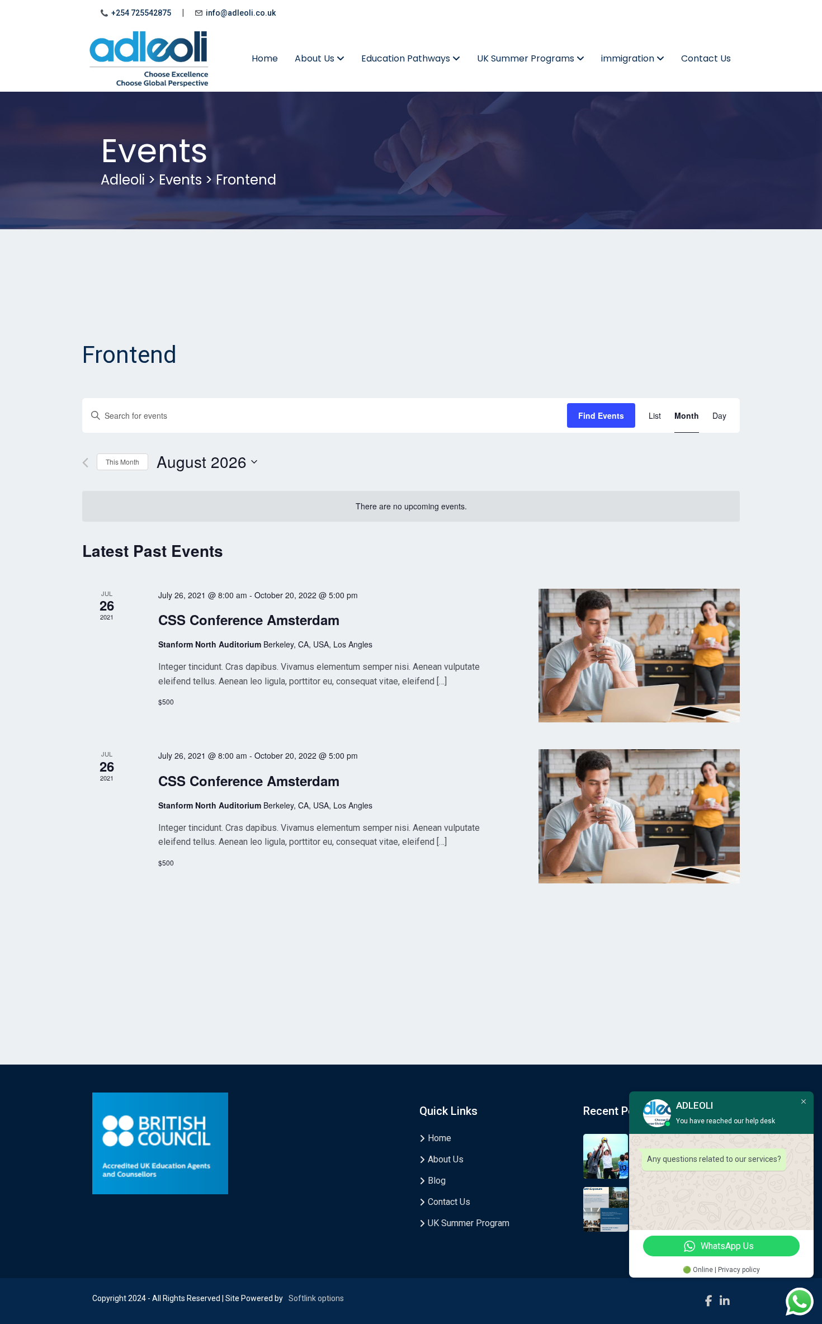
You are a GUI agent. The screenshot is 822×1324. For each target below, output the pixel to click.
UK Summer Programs (527, 58)
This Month (122, 461)
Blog (437, 1180)
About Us (316, 58)
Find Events (601, 415)
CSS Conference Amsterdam (248, 619)
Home (265, 58)
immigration (628, 58)
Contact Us (706, 58)
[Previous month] (85, 462)
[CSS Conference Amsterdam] (639, 656)
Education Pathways (406, 58)
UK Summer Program (468, 1223)
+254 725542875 (141, 12)
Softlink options (316, 1298)
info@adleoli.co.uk (241, 12)
